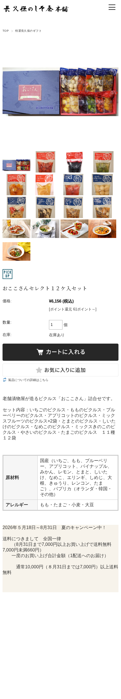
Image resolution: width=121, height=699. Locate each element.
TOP (6, 30)
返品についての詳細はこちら (28, 380)
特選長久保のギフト (28, 30)
